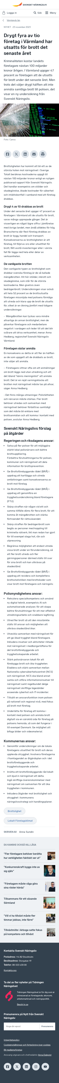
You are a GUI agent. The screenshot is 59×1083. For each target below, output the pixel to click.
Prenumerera (47, 1026)
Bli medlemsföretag (13, 1050)
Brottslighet (14, 811)
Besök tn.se (22, 1004)
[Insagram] (36, 1066)
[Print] (43, 154)
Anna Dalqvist (44, 1055)
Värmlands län (13, 20)
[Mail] (34, 154)
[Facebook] (7, 154)
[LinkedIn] (25, 154)
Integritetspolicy (12, 1040)
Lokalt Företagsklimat (20, 820)
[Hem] (29, 4)
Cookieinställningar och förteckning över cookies (27, 1045)
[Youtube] (45, 1066)
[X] (16, 154)
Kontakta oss (10, 970)
